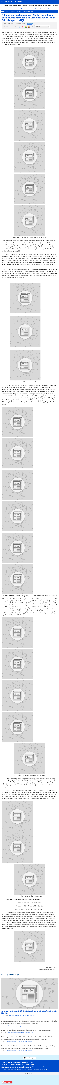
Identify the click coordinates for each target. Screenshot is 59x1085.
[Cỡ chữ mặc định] (12, 27)
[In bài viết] (32, 26)
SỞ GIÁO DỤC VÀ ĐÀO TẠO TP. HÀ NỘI (11, 2)
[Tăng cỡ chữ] (15, 27)
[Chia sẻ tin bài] (30, 24)
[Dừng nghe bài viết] (22, 27)
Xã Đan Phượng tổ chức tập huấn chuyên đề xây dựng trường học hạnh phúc (26, 1030)
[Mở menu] (57, 2)
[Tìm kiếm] (54, 2)
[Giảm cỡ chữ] (9, 27)
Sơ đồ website (30, 1073)
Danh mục (25, 5)
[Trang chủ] (2, 5)
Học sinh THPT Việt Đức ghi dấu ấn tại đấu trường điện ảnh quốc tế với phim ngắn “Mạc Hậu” (29, 1012)
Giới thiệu (31, 5)
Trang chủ (3, 11)
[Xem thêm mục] (57, 5)
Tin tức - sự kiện (47, 5)
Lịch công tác (38, 5)
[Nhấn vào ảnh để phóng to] (29, 62)
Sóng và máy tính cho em (10, 5)
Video (19, 5)
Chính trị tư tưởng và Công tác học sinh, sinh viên (20, 11)
